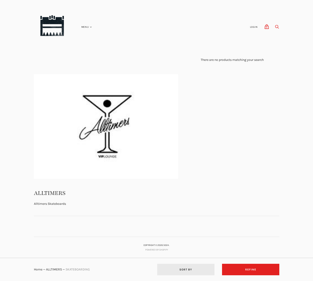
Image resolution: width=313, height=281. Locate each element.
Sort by (185, 269)
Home (38, 269)
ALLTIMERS (54, 269)
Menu (85, 26)
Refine (250, 269)
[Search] (277, 28)
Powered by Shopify (156, 249)
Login (254, 26)
